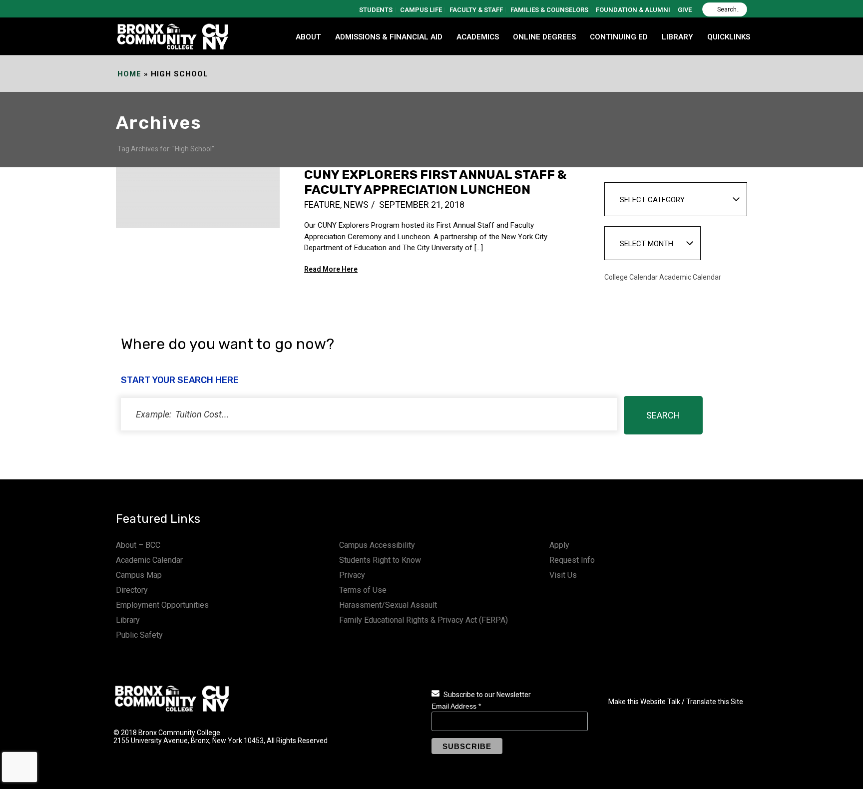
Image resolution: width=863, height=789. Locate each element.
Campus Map (139, 575)
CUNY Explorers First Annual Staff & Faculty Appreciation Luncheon (435, 182)
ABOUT (308, 36)
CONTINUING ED (619, 36)
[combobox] (675, 199)
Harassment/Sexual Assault (388, 605)
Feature (322, 204)
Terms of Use (363, 590)
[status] (369, 414)
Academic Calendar (149, 560)
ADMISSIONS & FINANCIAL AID (388, 36)
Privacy (352, 575)
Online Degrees (544, 36)
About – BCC (138, 545)
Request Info (572, 560)
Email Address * (456, 706)
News (356, 204)
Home (129, 73)
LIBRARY (677, 36)
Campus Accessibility (377, 545)
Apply (559, 545)
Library (128, 620)
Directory (132, 590)
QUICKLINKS (728, 36)
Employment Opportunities (162, 605)
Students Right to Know (380, 560)
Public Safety (139, 635)
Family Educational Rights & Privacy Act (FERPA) (423, 620)
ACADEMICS (477, 36)
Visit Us (563, 575)
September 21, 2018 (421, 204)
